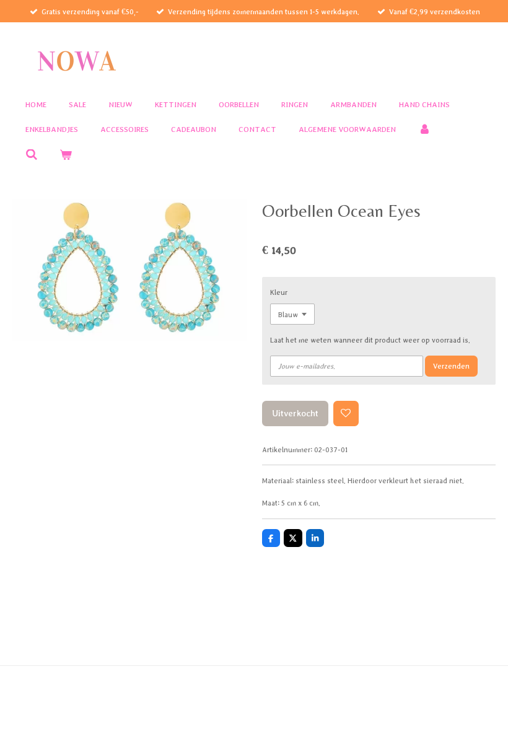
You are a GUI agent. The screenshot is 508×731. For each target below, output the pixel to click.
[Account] (424, 129)
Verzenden (451, 366)
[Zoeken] (31, 155)
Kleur (278, 292)
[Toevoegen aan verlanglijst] (346, 413)
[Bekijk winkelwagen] (66, 155)
